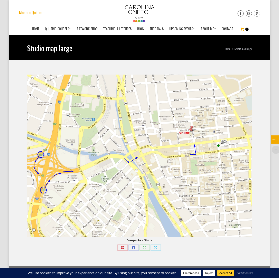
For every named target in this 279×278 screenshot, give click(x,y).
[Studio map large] (139, 156)
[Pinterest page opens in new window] (257, 13)
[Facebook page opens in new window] (241, 13)
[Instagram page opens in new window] (249, 13)
